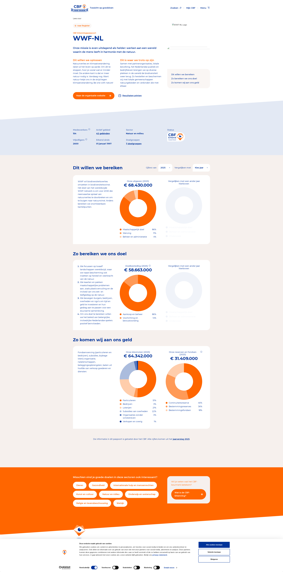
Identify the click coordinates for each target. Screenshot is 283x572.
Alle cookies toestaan (214, 545)
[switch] (115, 567)
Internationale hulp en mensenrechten (133, 485)
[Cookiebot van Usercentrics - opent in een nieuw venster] (64, 567)
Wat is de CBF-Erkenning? (182, 494)
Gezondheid (98, 485)
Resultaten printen (132, 95)
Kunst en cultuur (85, 494)
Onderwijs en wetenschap (141, 494)
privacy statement (159, 555)
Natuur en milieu (111, 494)
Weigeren (214, 559)
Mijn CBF (190, 8)
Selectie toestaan (214, 552)
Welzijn (120, 503)
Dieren (79, 485)
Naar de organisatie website (90, 95)
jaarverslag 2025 (181, 439)
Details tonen (169, 568)
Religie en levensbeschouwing (92, 503)
